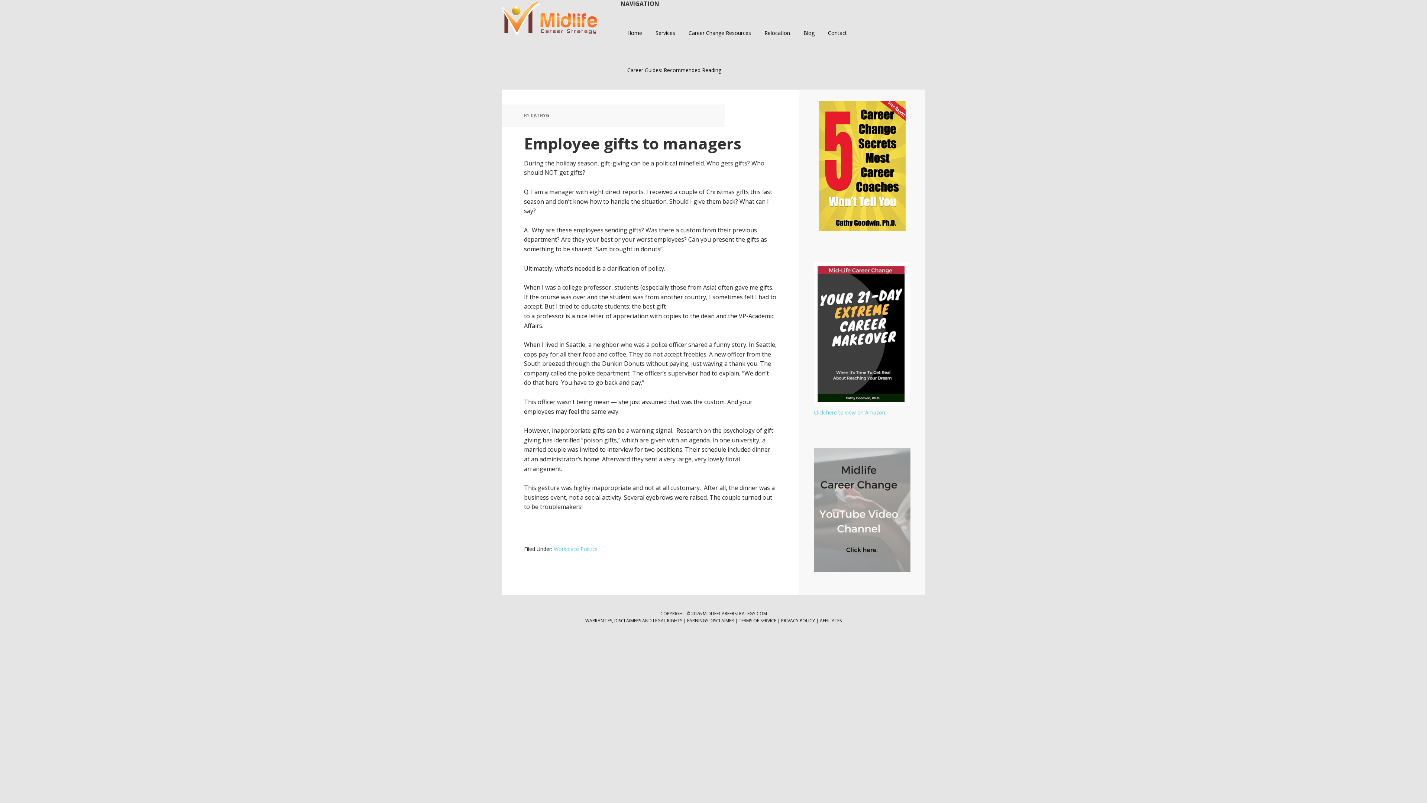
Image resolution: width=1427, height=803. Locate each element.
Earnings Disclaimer (710, 620)
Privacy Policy (798, 620)
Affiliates (831, 620)
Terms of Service (757, 620)
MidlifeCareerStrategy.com (735, 613)
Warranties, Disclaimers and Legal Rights (633, 620)
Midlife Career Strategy (550, 18)
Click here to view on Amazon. (850, 412)
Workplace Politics (576, 548)
